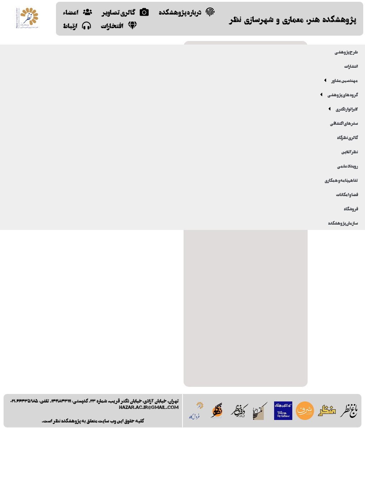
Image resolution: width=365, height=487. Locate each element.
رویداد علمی (347, 165)
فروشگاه (351, 208)
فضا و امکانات (347, 194)
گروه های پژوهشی (343, 94)
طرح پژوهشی (346, 51)
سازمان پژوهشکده (343, 222)
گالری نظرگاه (347, 137)
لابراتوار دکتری (347, 108)
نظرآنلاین (349, 151)
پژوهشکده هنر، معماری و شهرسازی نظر (293, 19)
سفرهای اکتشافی (344, 123)
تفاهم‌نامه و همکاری (341, 180)
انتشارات (351, 66)
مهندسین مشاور (344, 80)
